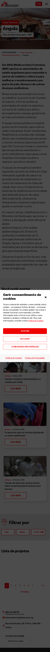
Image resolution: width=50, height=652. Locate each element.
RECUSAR (24, 339)
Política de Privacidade (35, 358)
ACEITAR (25, 331)
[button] (45, 297)
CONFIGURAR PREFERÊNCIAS (25, 347)
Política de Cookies (35, 321)
